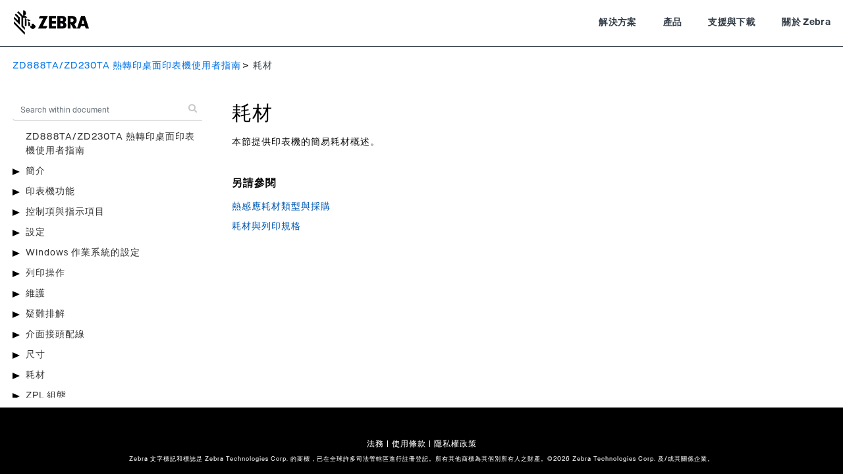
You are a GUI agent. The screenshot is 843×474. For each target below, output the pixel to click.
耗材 (35, 375)
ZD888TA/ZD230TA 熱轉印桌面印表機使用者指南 (127, 65)
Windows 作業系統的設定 (83, 252)
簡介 (35, 171)
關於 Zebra (806, 22)
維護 (35, 293)
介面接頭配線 (55, 334)
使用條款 (409, 444)
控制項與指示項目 (65, 212)
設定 (35, 232)
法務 (375, 444)
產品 (672, 22)
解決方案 (617, 22)
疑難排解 (45, 314)
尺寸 (35, 354)
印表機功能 (50, 191)
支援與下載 (731, 22)
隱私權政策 (455, 444)
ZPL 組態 (46, 395)
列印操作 (45, 273)
